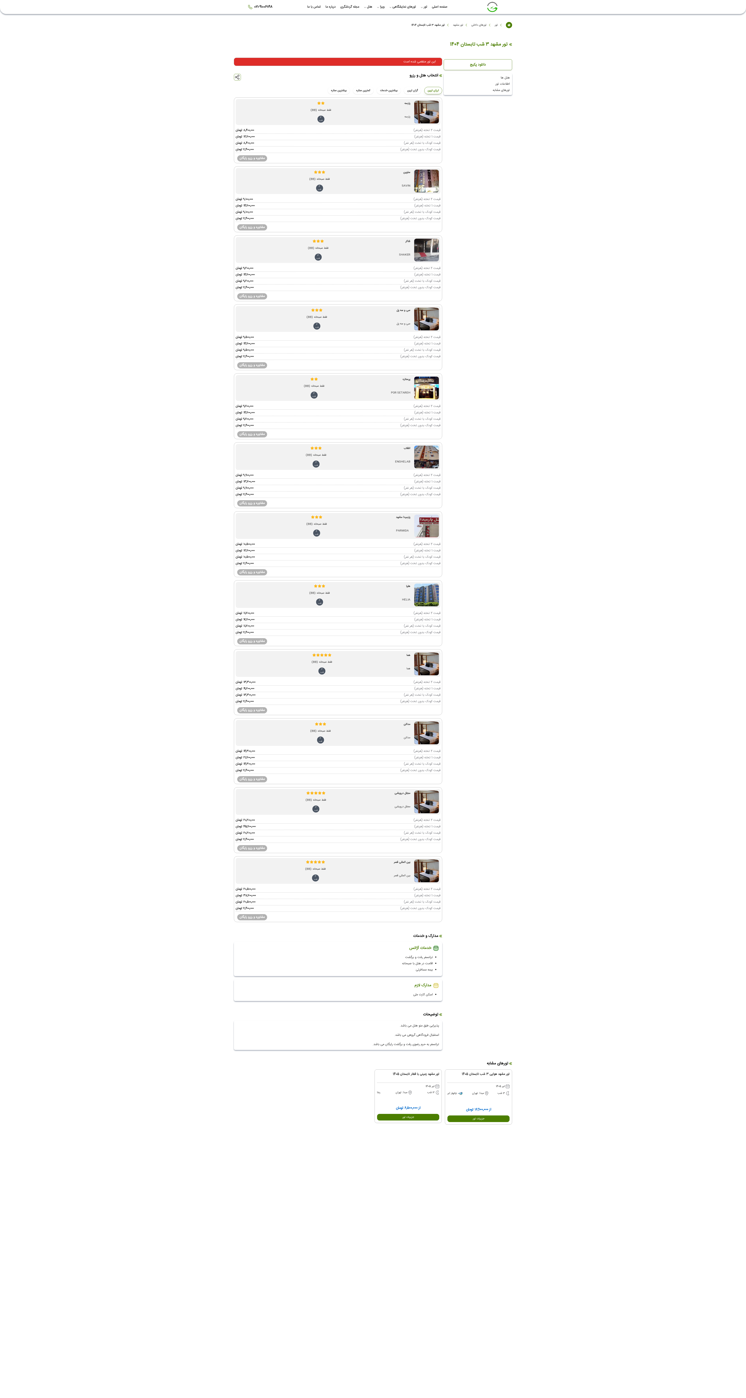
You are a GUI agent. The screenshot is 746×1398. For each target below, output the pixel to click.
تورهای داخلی (478, 25)
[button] (478, 1118)
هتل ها (505, 77)
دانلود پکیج (478, 65)
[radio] (420, 88)
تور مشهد (458, 25)
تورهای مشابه (501, 90)
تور (496, 25)
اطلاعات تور (502, 84)
